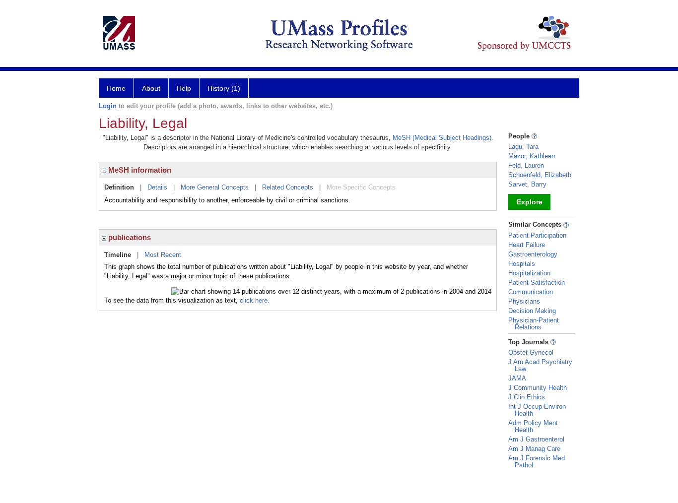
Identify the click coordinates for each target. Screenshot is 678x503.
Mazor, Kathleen (531, 156)
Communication (530, 292)
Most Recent (162, 254)
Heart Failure (526, 245)
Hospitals (521, 263)
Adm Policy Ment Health (533, 426)
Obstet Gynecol (530, 352)
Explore (529, 202)
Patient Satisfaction (536, 282)
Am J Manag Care (534, 448)
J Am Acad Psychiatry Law (540, 365)
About (151, 88)
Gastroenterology (532, 254)
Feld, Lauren (526, 165)
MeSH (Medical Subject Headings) (442, 137)
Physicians (524, 301)
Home (116, 88)
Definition (119, 187)
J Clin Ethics (526, 397)
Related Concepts (287, 187)
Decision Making (532, 310)
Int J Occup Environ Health (537, 410)
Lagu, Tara (523, 146)
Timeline (117, 254)
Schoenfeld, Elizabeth (539, 175)
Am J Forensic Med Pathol (536, 461)
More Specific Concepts (361, 187)
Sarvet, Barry (527, 184)
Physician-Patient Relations (533, 323)
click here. (255, 300)
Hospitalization (529, 273)
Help (184, 88)
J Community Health (537, 387)
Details (157, 187)
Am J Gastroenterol (536, 439)
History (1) (223, 88)
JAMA (517, 378)
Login (108, 106)
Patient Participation (537, 235)
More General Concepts (215, 187)
